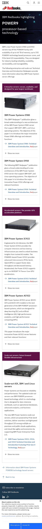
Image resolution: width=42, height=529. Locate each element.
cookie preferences (8, 516)
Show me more (13, 153)
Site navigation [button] (39, 3)
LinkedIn (3, 497)
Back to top (10, 477)
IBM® (5, 2)
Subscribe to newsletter (14, 488)
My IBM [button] (34, 3)
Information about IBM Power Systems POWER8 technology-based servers (21, 468)
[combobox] (27, 2)
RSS (7, 497)
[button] (40, 501)
